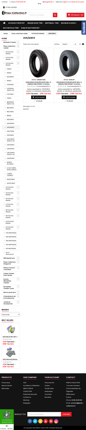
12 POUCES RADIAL (9, 58)
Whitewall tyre (51, 23)
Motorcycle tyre (10, 28)
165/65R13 (10, 77)
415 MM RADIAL (11, 248)
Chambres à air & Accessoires (9, 297)
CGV (24, 383)
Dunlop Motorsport (30, 28)
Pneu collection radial (9, 47)
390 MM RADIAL (11, 241)
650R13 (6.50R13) (10, 163)
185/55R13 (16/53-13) (10, 103)
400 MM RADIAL (11, 245)
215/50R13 (10, 135)
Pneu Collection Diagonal (9, 263)
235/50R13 (10, 145)
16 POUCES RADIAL (9, 199)
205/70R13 (10, 131)
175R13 (9, 98)
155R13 (9, 73)
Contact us (27, 397)
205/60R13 (10, 127)
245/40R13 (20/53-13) (11, 153)
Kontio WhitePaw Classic (7, 281)
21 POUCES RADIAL (9, 228)
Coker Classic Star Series (8, 274)
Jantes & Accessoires (8, 303)
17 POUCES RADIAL (9, 205)
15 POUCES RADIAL (9, 194)
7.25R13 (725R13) (10, 175)
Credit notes (49, 388)
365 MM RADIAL (11, 237)
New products (7, 385)
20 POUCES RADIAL (10, 222)
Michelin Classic (68, 23)
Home (4, 38)
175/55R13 (10, 85)
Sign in (65, 2)
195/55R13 (10, 119)
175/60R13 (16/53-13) (10, 89)
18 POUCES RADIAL (9, 211)
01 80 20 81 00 (21, 2)
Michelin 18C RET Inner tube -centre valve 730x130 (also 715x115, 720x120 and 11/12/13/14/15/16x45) (11, 337)
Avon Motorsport (16, 23)
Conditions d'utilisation (31, 385)
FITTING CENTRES (10, 7)
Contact (4, 2)
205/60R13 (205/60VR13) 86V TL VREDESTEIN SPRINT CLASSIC (38, 83)
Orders (47, 385)
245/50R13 (10, 158)
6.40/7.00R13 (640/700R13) (11, 169)
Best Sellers (7, 320)
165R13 (9, 81)
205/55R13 (10, 123)
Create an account (77, 2)
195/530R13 (11, 179)
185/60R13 (10, 108)
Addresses (49, 391)
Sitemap (26, 400)
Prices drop (6, 383)
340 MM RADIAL (11, 233)
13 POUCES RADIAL (9, 64)
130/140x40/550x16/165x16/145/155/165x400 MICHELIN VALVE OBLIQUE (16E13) (11, 359)
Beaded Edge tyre (35, 23)
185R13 (9, 116)
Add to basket (39, 97)
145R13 (9, 69)
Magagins (26, 403)
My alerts (48, 397)
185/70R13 (10, 112)
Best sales (5, 388)
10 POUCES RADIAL (9, 53)
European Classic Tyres (8, 288)
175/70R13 (10, 94)
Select (70, 44)
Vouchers (48, 394)
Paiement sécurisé (30, 394)
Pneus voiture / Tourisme (9, 269)
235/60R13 (10, 149)
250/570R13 (11, 183)
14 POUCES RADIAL (9, 188)
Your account (52, 377)
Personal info (49, 383)
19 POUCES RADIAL (9, 217)
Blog (39, 3)
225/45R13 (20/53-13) (11, 140)
